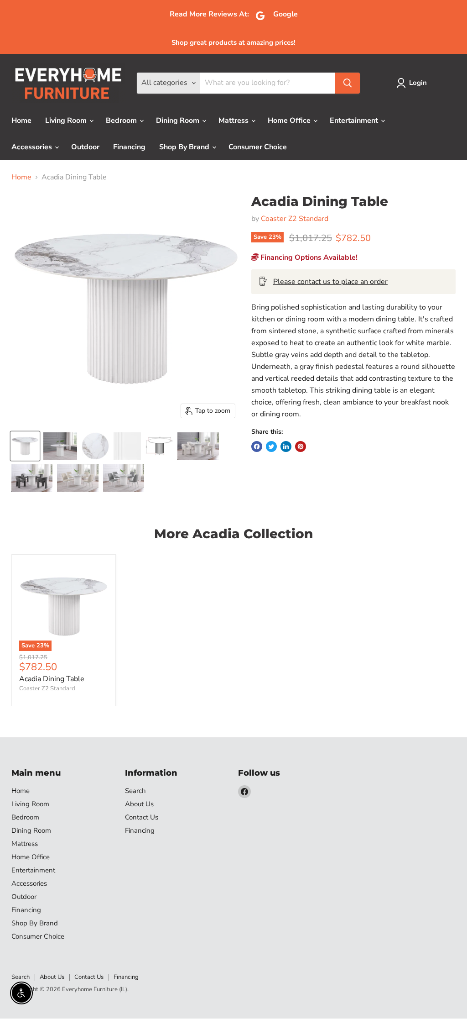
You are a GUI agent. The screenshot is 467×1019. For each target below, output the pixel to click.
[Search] (347, 83)
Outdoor (85, 147)
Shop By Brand (185, 147)
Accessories (32, 147)
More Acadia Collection (233, 533)
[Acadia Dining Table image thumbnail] (25, 446)
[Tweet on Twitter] (271, 446)
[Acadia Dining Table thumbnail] (60, 446)
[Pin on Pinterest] (300, 446)
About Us (139, 804)
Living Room (66, 121)
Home (21, 121)
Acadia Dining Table (51, 679)
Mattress (234, 121)
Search (135, 790)
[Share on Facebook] (256, 446)
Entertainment (355, 121)
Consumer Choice (257, 147)
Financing (129, 147)
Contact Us (141, 817)
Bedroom (122, 121)
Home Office (290, 121)
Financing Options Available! (308, 257)
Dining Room (178, 121)
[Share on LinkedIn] (285, 446)
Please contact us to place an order (330, 282)
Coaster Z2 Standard (294, 219)
